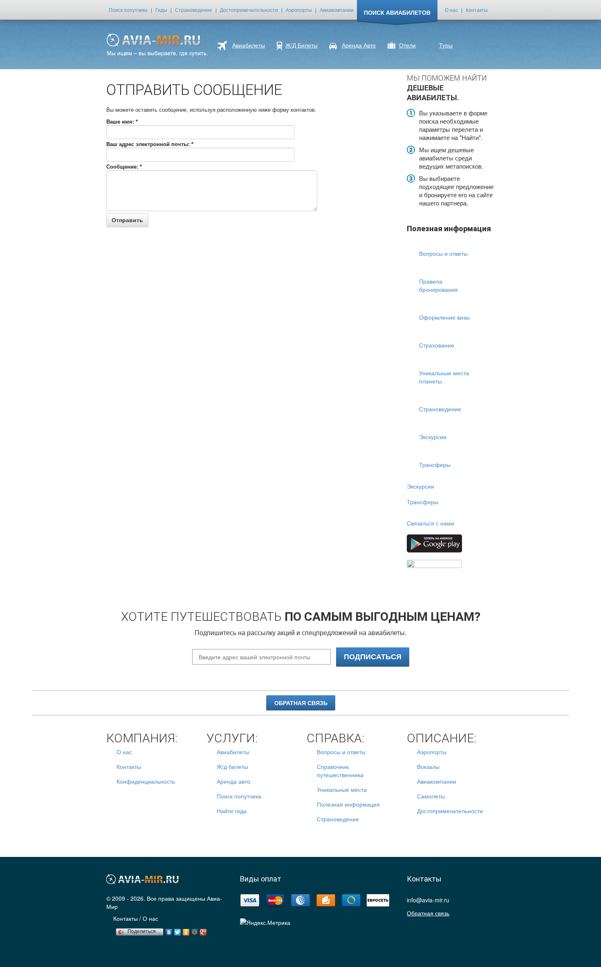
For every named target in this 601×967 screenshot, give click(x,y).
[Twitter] (177, 930)
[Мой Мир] (195, 930)
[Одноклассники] (186, 930)
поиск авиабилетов (397, 12)
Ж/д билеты (232, 766)
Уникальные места (342, 789)
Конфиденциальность (146, 781)
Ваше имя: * (122, 122)
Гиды (161, 9)
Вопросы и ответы (341, 752)
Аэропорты (299, 9)
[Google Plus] (203, 930)
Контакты (477, 9)
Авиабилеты (233, 752)
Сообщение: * (124, 167)
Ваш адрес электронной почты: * (149, 144)
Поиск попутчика (128, 9)
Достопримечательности (249, 9)
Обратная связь (300, 703)
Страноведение (193, 9)
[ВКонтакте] (169, 930)
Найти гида (232, 811)
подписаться (372, 656)
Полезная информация (348, 804)
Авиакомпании (337, 9)
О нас (451, 9)
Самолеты (431, 796)
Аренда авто (233, 781)
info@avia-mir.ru (428, 900)
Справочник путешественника (340, 770)
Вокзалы (428, 766)
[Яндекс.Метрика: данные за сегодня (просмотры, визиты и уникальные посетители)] (265, 922)
